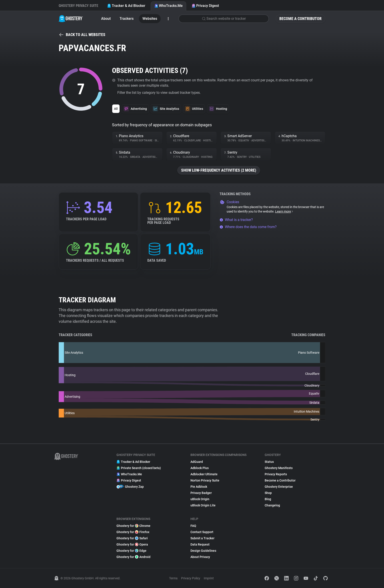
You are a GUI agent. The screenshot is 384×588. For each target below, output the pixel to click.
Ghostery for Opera (132, 544)
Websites (149, 18)
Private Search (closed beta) (141, 468)
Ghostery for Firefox (132, 532)
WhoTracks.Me (171, 6)
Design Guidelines (203, 550)
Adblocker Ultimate (204, 474)
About (106, 18)
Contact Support (201, 532)
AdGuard (196, 462)
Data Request (200, 544)
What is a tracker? (239, 220)
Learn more (283, 211)
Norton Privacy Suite (204, 480)
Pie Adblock (198, 486)
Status (269, 462)
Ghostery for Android (133, 557)
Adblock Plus (199, 468)
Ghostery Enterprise (279, 486)
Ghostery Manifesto (279, 468)
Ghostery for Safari (132, 538)
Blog (268, 499)
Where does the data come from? (251, 227)
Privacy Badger (201, 493)
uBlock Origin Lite (203, 505)
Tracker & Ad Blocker (128, 6)
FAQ (193, 526)
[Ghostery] (71, 18)
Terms (173, 578)
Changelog (272, 505)
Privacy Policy (190, 578)
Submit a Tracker (202, 538)
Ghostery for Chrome (133, 526)
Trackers (127, 18)
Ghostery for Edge (131, 550)
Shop (268, 493)
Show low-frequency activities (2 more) (218, 170)
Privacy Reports (276, 474)
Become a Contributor (300, 18)
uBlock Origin (199, 499)
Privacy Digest (207, 6)
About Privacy (200, 557)
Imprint (209, 578)
